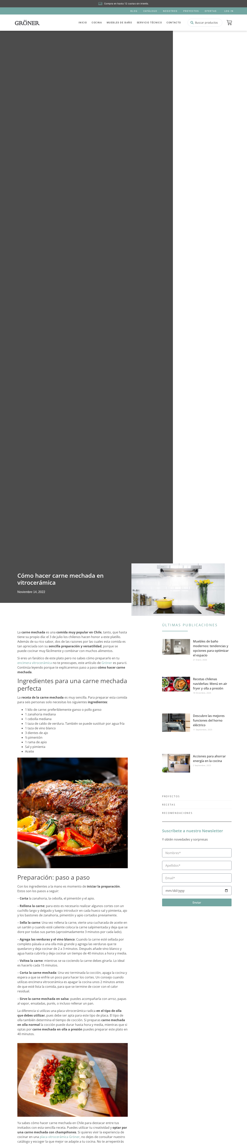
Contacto (174, 22)
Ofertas (211, 11)
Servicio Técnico (149, 22)
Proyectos (191, 11)
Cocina (97, 22)
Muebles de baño (119, 22)
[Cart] (229, 22)
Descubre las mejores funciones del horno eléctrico (209, 720)
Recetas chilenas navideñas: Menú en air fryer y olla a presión (210, 683)
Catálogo (150, 11)
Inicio (83, 22)
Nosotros (170, 11)
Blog (134, 11)
